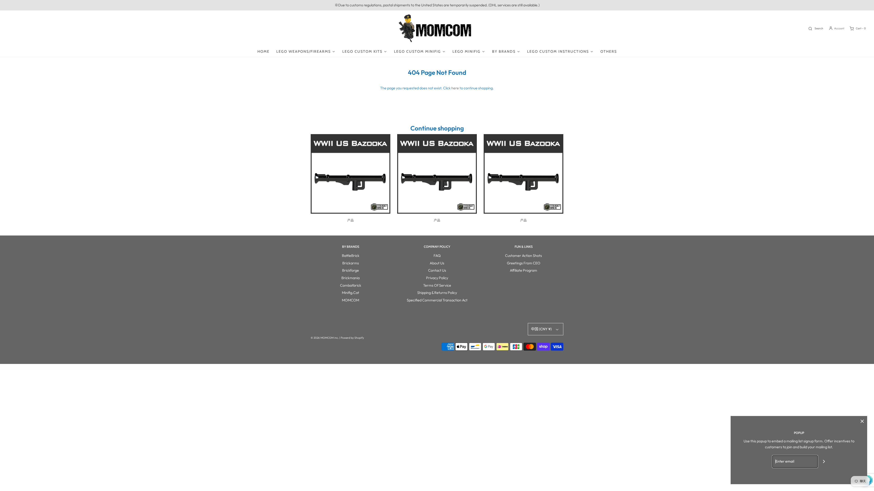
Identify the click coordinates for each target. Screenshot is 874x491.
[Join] (824, 461)
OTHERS (608, 51)
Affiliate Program (523, 270)
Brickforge (350, 270)
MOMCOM (350, 300)
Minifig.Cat (350, 292)
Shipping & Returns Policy (437, 292)
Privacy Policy (437, 278)
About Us (437, 263)
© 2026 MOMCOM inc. (325, 337)
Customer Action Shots (523, 255)
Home (263, 51)
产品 (350, 220)
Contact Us (437, 270)
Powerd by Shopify (352, 337)
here (455, 88)
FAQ (437, 255)
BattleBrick (350, 255)
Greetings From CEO (523, 263)
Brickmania (350, 278)
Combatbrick (350, 285)
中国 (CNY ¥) (541, 329)
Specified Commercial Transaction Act (437, 300)
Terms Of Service (437, 285)
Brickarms (350, 263)
